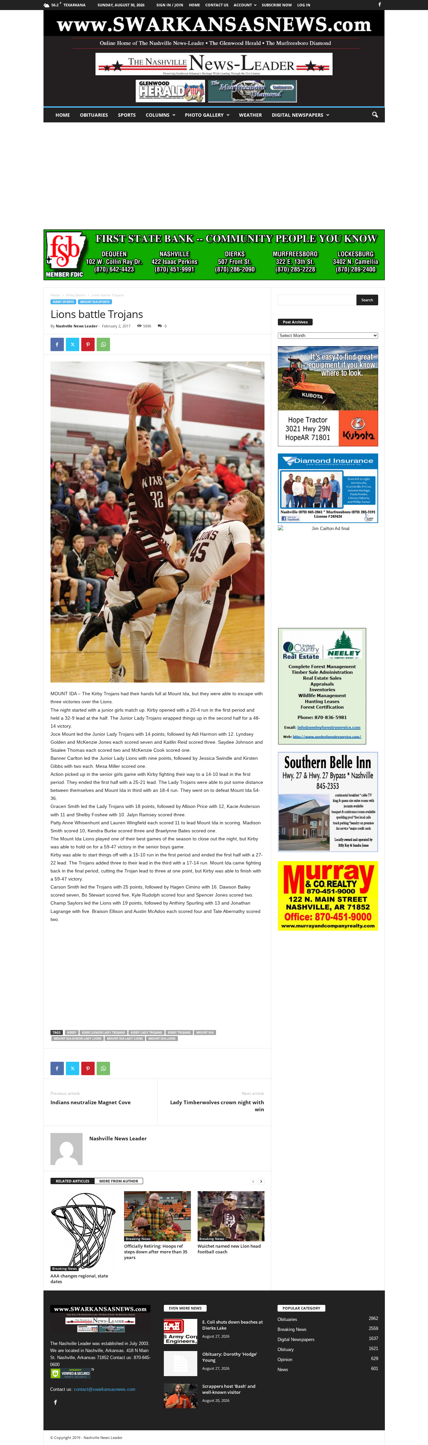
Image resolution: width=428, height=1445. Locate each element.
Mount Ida (205, 1032)
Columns (158, 115)
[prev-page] (253, 1181)
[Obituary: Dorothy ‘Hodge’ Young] (180, 1363)
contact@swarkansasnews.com (104, 1389)
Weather (250, 115)
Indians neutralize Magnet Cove (90, 1102)
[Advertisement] (214, 172)
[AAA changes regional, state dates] (83, 1231)
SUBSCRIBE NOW (277, 4)
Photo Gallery (204, 115)
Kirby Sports (75, 295)
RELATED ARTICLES (72, 1180)
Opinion (285, 1359)
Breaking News (64, 1268)
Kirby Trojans (179, 1032)
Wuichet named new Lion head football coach (229, 1249)
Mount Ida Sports (95, 302)
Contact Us (216, 4)
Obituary (286, 1349)
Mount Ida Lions (162, 1038)
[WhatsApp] (103, 344)
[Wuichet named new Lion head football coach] (231, 1216)
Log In (303, 4)
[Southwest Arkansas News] (214, 58)
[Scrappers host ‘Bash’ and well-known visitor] (180, 1395)
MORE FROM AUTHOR (118, 1180)
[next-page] (261, 1181)
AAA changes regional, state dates (79, 1278)
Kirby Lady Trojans (146, 1032)
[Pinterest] (88, 344)
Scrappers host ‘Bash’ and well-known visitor (228, 1389)
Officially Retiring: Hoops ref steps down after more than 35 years (155, 1251)
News (283, 1369)
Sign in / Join (169, 4)
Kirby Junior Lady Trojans (103, 1032)
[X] (72, 344)
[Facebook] (380, 5)
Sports (127, 115)
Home (63, 115)
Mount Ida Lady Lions (125, 1038)
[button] (374, 115)
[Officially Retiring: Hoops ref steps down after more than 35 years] (157, 1216)
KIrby (71, 1032)
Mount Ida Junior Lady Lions (77, 1038)
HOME (194, 4)
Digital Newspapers (297, 115)
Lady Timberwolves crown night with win (217, 1106)
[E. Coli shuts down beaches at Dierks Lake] (180, 1331)
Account (243, 4)
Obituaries (94, 115)
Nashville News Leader (77, 325)
